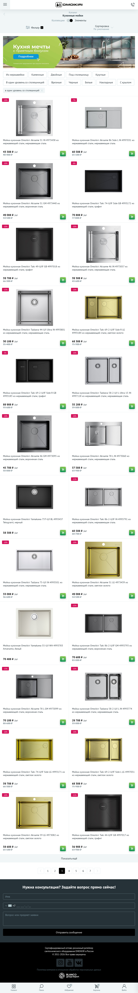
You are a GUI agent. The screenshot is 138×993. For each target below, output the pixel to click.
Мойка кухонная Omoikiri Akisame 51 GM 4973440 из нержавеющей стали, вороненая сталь (31, 205)
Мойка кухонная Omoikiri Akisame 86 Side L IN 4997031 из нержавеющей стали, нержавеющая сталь (103, 142)
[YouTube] (69, 963)
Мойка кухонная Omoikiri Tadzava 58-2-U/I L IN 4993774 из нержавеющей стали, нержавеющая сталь (102, 710)
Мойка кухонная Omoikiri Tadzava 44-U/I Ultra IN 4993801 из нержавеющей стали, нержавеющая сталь (34, 331)
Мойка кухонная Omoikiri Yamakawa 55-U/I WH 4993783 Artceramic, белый (33, 647)
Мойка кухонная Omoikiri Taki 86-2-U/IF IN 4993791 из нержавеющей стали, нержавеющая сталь (101, 521)
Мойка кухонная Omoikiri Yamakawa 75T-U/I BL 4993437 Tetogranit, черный (33, 521)
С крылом (125, 82)
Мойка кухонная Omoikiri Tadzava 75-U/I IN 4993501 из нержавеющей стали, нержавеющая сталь (32, 584)
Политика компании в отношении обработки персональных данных (69, 969)
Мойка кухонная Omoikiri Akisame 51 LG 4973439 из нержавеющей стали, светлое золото (100, 584)
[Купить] (63, 153)
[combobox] (9, 905)
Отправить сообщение (69, 932)
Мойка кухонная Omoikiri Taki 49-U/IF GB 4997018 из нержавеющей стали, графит (31, 268)
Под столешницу (79, 74)
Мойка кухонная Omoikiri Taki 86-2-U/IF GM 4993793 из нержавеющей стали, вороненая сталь (102, 647)
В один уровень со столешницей (25, 82)
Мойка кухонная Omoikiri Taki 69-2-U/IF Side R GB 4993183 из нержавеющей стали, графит (29, 394)
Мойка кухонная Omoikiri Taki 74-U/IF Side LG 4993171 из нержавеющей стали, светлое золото (34, 773)
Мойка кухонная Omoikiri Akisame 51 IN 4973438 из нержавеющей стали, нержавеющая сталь (31, 142)
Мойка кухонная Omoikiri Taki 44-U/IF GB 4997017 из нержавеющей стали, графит (100, 837)
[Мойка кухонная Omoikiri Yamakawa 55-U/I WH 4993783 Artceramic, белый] (34, 623)
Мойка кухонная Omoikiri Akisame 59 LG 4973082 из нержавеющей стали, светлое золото (31, 837)
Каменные (37, 74)
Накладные (106, 82)
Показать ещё (69, 858)
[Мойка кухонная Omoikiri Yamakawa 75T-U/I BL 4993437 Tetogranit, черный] (34, 497)
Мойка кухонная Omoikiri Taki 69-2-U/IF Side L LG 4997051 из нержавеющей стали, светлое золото (103, 773)
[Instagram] (60, 963)
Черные (73, 82)
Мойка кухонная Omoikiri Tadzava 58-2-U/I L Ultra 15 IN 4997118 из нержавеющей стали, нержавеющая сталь (101, 394)
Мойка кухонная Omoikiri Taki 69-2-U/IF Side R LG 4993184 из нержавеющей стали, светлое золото (98, 331)
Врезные (56, 82)
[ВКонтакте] (79, 963)
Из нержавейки (15, 74)
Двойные (56, 74)
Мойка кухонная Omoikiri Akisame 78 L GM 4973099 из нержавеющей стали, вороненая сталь (32, 710)
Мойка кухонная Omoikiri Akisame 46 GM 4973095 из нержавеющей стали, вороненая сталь (31, 457)
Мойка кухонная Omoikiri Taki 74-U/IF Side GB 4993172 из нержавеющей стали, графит (103, 205)
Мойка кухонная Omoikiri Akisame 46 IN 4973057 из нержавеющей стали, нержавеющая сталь (99, 268)
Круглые (101, 74)
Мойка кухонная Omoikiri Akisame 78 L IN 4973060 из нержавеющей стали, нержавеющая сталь (100, 457)
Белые (88, 82)
